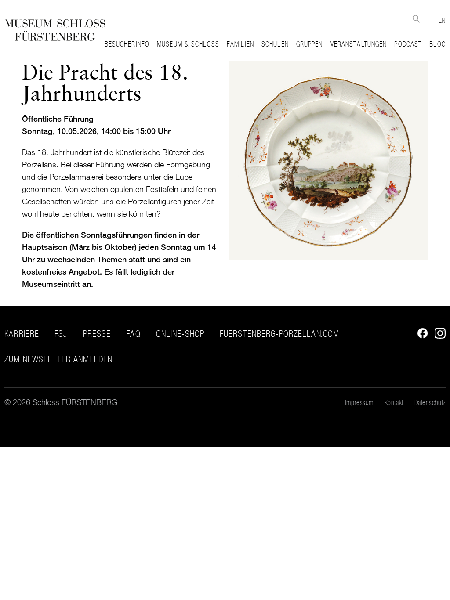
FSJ (60, 334)
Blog (437, 44)
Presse (97, 334)
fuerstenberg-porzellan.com (279, 334)
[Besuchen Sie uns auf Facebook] (420, 335)
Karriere (21, 334)
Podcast (408, 44)
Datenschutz (430, 402)
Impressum (359, 402)
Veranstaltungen (358, 44)
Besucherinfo (127, 44)
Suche (416, 18)
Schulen (275, 44)
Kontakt (394, 402)
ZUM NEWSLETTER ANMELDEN (58, 359)
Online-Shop (180, 334)
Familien (240, 44)
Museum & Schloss (188, 44)
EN (442, 20)
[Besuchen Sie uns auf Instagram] (438, 335)
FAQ (133, 334)
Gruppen (309, 44)
